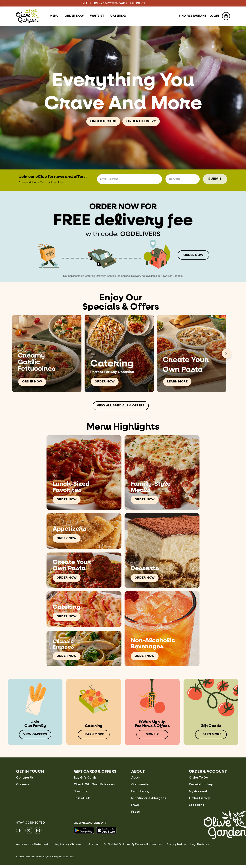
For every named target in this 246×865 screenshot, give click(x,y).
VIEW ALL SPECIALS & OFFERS (121, 405)
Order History (199, 798)
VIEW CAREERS (35, 734)
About (135, 777)
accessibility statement (32, 844)
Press (135, 811)
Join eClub (82, 798)
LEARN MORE (177, 381)
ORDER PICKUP (103, 121)
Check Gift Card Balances (94, 784)
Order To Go (198, 777)
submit (215, 179)
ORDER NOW (32, 381)
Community (140, 784)
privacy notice (176, 844)
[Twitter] (28, 830)
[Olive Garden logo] (27, 16)
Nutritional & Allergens (148, 798)
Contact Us (25, 777)
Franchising (140, 791)
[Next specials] (226, 353)
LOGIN (214, 15)
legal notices (199, 844)
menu (54, 15)
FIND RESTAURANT (192, 15)
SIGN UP (152, 734)
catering (118, 15)
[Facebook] (19, 830)
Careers (22, 784)
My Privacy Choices (68, 844)
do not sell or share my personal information (133, 844)
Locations (196, 805)
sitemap (94, 844)
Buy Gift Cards (85, 777)
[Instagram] (38, 830)
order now (74, 15)
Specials (80, 791)
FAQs (135, 805)
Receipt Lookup (201, 784)
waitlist (97, 15)
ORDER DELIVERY (141, 121)
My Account (198, 791)
